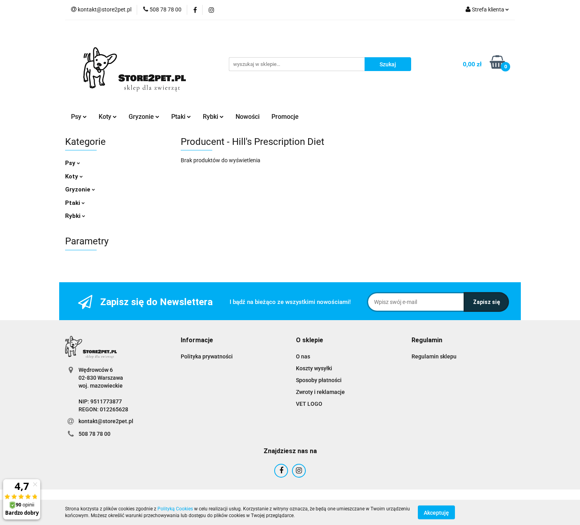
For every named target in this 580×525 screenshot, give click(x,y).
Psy (71, 163)
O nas (303, 356)
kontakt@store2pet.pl (106, 421)
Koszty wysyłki (314, 368)
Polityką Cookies (175, 509)
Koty (72, 176)
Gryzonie (78, 189)
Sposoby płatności (319, 380)
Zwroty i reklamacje (320, 392)
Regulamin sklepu (434, 356)
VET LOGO (309, 404)
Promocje (285, 116)
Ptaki (73, 202)
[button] (197, 340)
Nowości (248, 116)
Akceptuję (436, 512)
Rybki (73, 215)
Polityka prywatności (207, 356)
